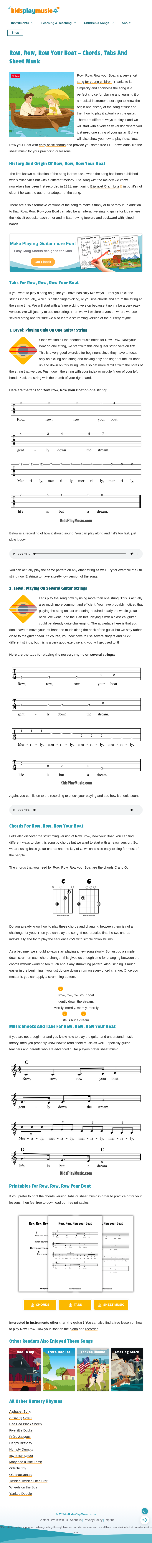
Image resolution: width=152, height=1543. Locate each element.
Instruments (20, 23)
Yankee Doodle (20, 1493)
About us (76, 1520)
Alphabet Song (20, 1411)
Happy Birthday (20, 1443)
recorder (91, 1329)
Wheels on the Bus (23, 1487)
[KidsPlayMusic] (33, 10)
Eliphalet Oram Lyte (104, 186)
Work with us (59, 1520)
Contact (44, 1520)
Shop (15, 32)
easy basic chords (52, 145)
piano (74, 1329)
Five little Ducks (21, 1430)
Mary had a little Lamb (25, 1462)
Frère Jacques (20, 1437)
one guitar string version (111, 346)
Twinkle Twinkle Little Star (28, 1481)
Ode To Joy (17, 1468)
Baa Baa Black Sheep (25, 1424)
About (126, 23)
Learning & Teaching (56, 23)
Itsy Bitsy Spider (21, 1456)
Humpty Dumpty (21, 1449)
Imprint (109, 1520)
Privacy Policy (93, 1520)
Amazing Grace (20, 1418)
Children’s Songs (96, 23)
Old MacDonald (20, 1475)
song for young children (94, 82)
